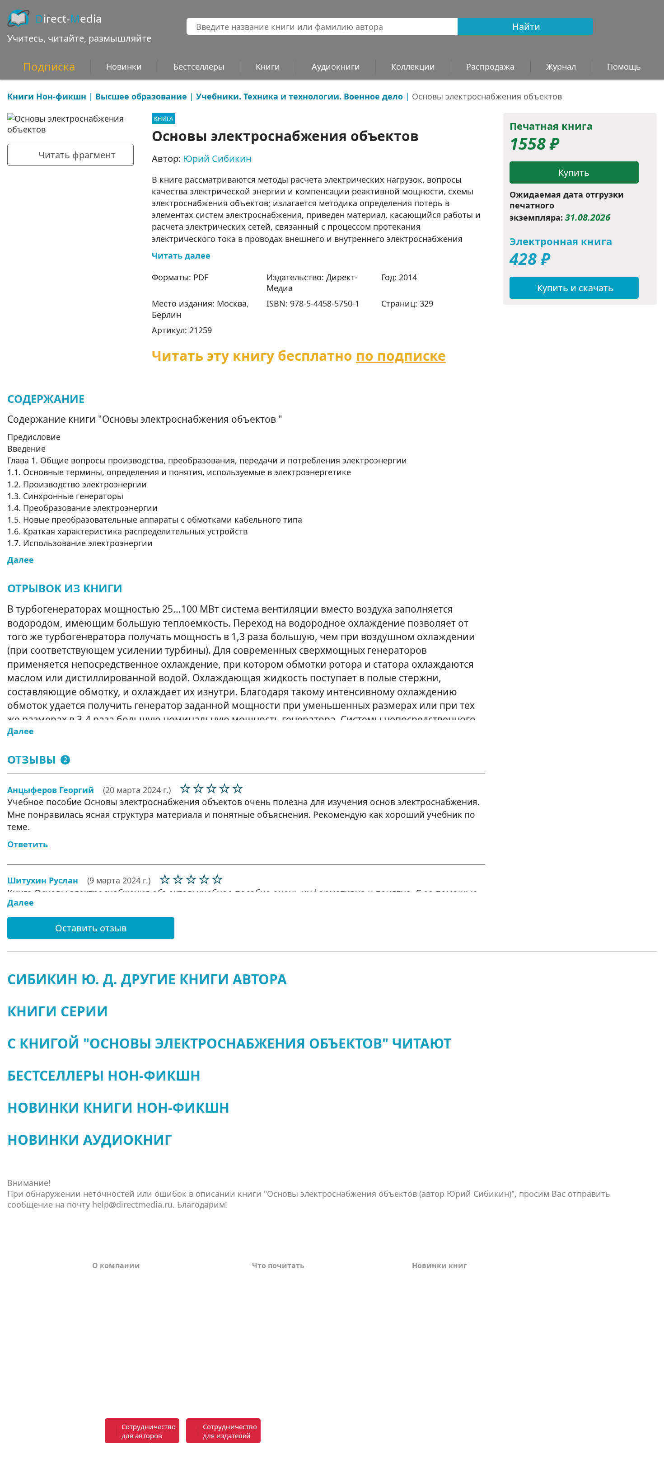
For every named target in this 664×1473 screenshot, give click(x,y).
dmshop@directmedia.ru (507, 1458)
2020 (420, 1362)
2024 (420, 1308)
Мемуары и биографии (296, 1335)
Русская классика (285, 1386)
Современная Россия (291, 1322)
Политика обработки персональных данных (161, 1367)
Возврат (107, 1294)
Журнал (561, 66)
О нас (102, 1335)
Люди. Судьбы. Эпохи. (294, 1372)
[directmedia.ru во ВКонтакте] (355, 1431)
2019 (420, 1376)
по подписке (401, 355)
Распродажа (490, 66)
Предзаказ (112, 1349)
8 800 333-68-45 (510, 1425)
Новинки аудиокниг (89, 1139)
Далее (20, 559)
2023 (420, 1322)
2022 (420, 1335)
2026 (420, 1281)
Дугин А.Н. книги (285, 1308)
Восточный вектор (287, 1281)
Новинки (124, 66)
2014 (408, 277)
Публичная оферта (128, 1386)
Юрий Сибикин (217, 158)
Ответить (27, 844)
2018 (420, 1389)
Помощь (108, 1308)
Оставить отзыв (91, 928)
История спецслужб (289, 1294)
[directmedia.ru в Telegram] (375, 1431)
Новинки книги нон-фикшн (118, 1107)
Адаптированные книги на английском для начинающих (310, 1354)
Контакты (111, 1322)
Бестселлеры (198, 66)
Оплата (106, 1281)
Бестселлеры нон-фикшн (104, 1075)
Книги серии (57, 1011)
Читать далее (181, 255)
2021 (420, 1349)
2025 (420, 1294)
